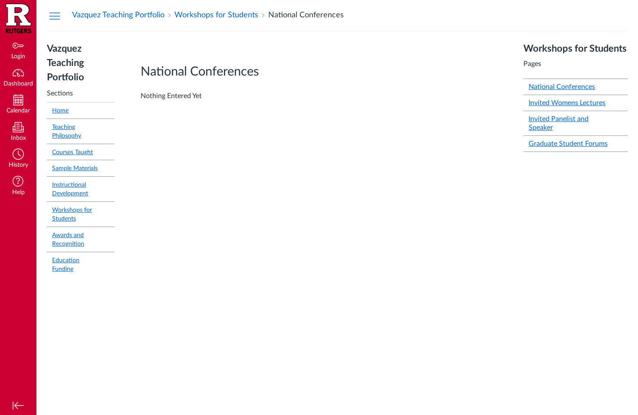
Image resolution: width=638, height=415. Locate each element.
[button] (18, 159)
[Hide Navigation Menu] (54, 15)
